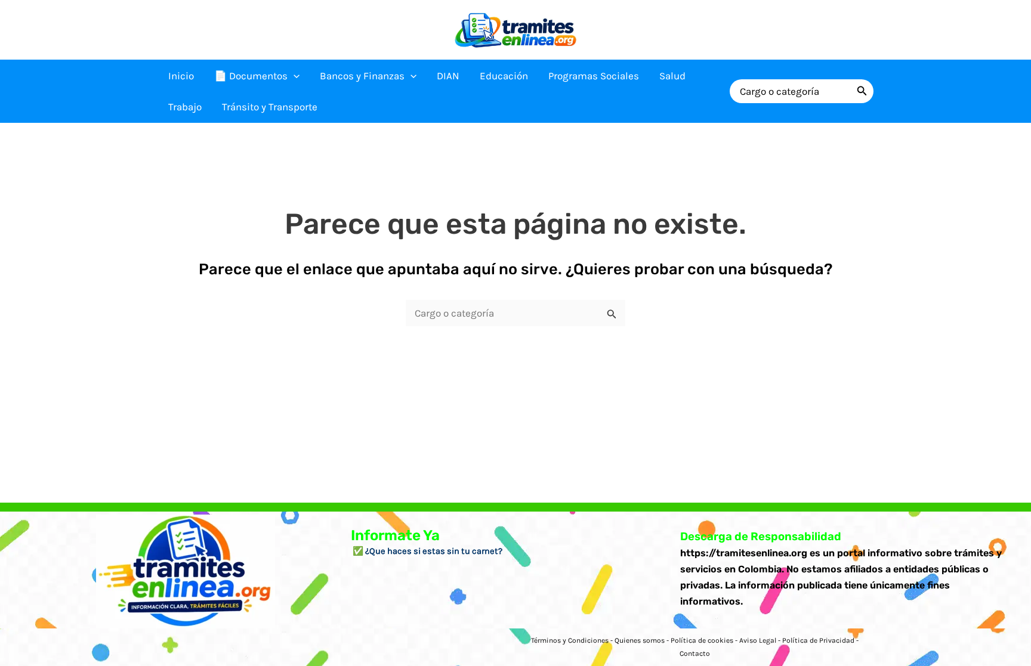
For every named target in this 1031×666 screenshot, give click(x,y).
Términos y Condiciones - (573, 640)
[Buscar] (862, 91)
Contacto (695, 653)
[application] (294, 75)
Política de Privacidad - (820, 640)
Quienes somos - (643, 640)
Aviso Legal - (760, 640)
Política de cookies (702, 640)
